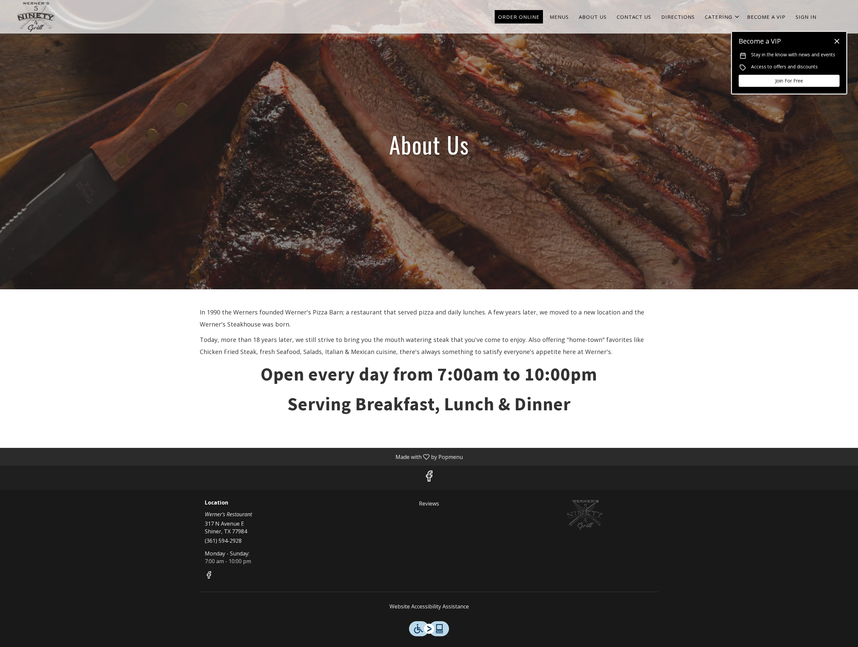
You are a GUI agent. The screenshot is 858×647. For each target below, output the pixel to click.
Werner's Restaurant (585, 515)
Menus (559, 16)
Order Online (519, 16)
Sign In (806, 16)
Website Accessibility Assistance (429, 606)
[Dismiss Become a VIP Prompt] (837, 41)
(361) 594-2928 (223, 540)
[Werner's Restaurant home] (35, 17)
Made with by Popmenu (234, 456)
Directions (678, 16)
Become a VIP (766, 16)
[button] (722, 16)
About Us (593, 16)
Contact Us (634, 16)
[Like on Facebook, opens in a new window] (429, 477)
